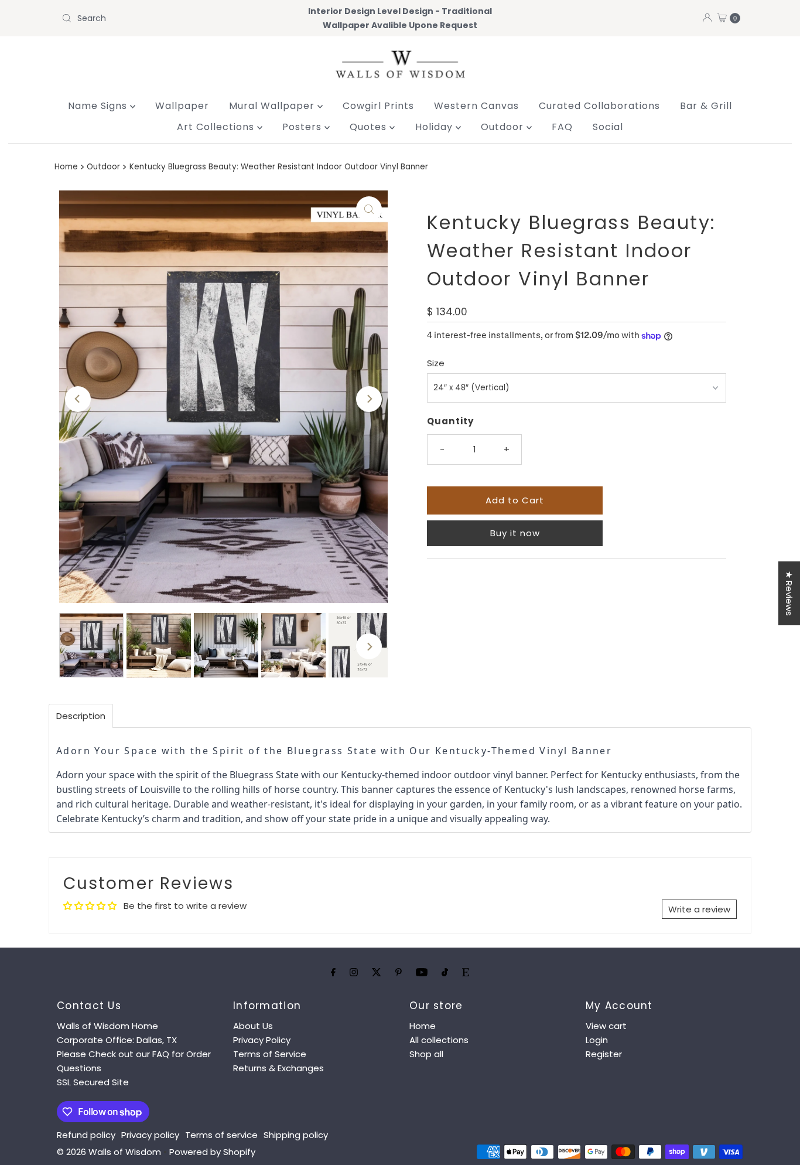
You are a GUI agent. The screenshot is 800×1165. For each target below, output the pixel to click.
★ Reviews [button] (789, 593)
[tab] (81, 716)
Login (597, 1040)
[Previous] (78, 399)
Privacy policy (150, 1135)
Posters (303, 127)
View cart (606, 1026)
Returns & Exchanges (278, 1068)
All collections (439, 1040)
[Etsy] (465, 972)
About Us (253, 1026)
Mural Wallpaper (273, 106)
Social (608, 127)
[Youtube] (422, 972)
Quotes (369, 127)
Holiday (435, 127)
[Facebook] (333, 972)
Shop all (426, 1054)
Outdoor (504, 127)
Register (604, 1054)
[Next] (369, 399)
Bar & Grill (706, 106)
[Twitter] (376, 972)
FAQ (562, 127)
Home (66, 166)
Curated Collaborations (599, 106)
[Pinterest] (398, 972)
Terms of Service (269, 1054)
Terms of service (221, 1135)
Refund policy (86, 1135)
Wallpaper (182, 106)
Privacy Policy (261, 1040)
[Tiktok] (445, 972)
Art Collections (217, 127)
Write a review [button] (699, 909)
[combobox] (168, 18)
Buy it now (515, 533)
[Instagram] (354, 972)
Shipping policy (296, 1135)
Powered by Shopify (212, 1152)
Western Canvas (476, 106)
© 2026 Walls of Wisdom (109, 1152)
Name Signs (99, 106)
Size (436, 363)
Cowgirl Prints (378, 106)
